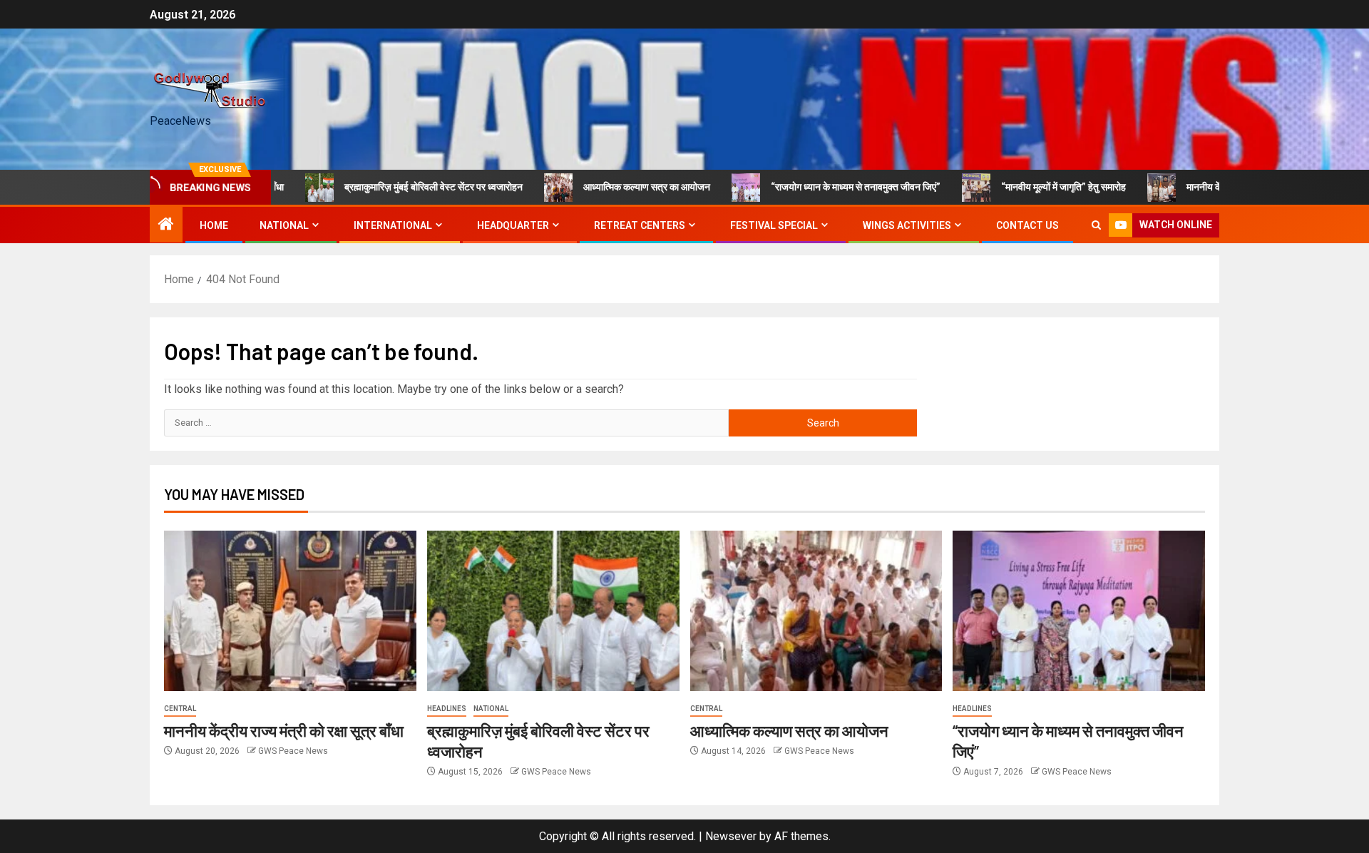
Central (180, 708)
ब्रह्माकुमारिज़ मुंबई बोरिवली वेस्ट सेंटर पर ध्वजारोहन (403, 187)
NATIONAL (284, 225)
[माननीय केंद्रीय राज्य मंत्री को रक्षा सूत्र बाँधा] (290, 611)
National (490, 708)
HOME (214, 225)
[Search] (1096, 225)
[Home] (166, 225)
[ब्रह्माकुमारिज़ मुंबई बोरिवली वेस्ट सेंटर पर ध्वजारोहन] (553, 611)
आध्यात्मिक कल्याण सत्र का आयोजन (616, 187)
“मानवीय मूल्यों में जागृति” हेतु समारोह (1033, 187)
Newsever (731, 836)
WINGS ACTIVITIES (907, 225)
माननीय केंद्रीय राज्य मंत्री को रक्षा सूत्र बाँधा (1233, 187)
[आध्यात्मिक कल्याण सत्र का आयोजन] (816, 611)
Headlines (446, 708)
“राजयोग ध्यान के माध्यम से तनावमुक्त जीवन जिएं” (826, 187)
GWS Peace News (293, 751)
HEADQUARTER (513, 225)
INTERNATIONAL (393, 225)
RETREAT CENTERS (639, 225)
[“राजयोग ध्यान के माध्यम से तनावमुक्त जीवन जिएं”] (1079, 611)
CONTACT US (1027, 225)
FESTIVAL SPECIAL (774, 225)
